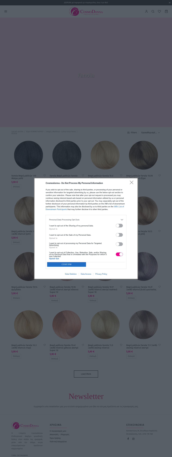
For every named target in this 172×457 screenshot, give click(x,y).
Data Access (86, 274)
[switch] (119, 225)
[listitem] (86, 219)
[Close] (132, 183)
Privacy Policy (101, 274)
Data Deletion (71, 274)
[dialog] (86, 228)
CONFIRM (67, 264)
